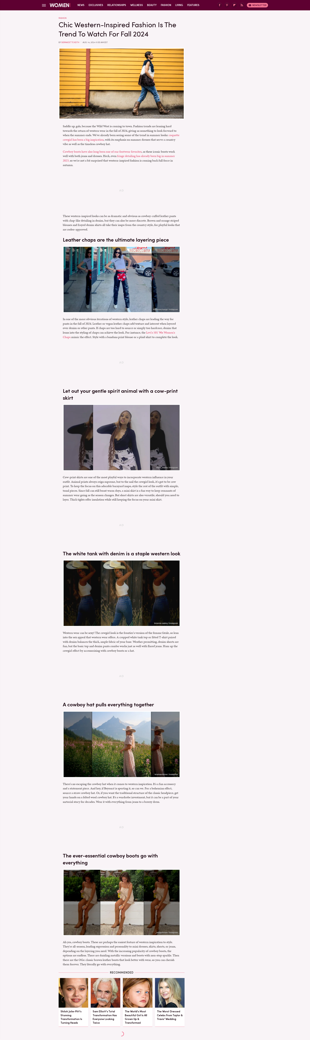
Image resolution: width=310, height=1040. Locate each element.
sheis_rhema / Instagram (167, 468)
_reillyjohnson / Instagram (166, 933)
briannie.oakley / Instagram (166, 623)
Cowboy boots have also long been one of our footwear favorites (102, 151)
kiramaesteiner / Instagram (166, 774)
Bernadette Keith (70, 42)
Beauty (152, 5)
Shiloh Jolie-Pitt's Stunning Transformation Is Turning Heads (71, 1017)
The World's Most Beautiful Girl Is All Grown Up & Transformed (136, 1017)
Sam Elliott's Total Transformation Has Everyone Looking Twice (105, 1017)
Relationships (116, 5)
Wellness (136, 5)
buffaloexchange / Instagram (165, 310)
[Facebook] (219, 5)
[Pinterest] (227, 5)
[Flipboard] (234, 5)
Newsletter (259, 5)
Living (179, 5)
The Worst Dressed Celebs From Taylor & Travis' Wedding (170, 1015)
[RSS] (241, 5)
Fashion (166, 5)
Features (193, 5)
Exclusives (96, 5)
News (81, 5)
